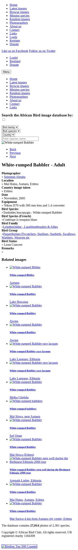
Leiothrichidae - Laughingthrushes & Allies (30, 226)
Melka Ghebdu (19, 397)
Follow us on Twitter (42, 51)
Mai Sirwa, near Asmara (25, 416)
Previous (15, 153)
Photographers (19, 22)
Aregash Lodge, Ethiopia (25, 480)
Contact (14, 30)
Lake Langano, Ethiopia (25, 359)
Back (13, 149)
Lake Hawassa (19, 301)
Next (13, 156)
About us (15, 26)
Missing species (19, 15)
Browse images (19, 12)
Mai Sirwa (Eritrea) (22, 454)
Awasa (14, 321)
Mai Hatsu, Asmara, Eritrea (27, 499)
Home (13, 5)
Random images (20, 19)
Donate (14, 44)
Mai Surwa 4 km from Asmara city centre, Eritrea (41, 518)
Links (13, 33)
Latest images (18, 8)
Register (15, 40)
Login (13, 37)
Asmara (14, 282)
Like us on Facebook (15, 51)
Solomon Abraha (14, 177)
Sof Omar (16, 435)
